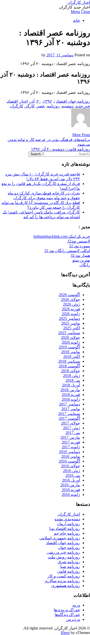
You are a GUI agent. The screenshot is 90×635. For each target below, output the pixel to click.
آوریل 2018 (71, 385)
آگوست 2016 (69, 461)
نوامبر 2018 (70, 352)
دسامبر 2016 (69, 452)
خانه (76, 20)
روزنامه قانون (68, 571)
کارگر (30, 106)
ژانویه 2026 (71, 314)
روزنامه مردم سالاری (62, 581)
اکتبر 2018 (71, 356)
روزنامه (53, 106)
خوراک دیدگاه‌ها (67, 614)
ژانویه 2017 (71, 447)
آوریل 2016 (71, 480)
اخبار (24, 101)
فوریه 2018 (71, 394)
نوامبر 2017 (70, 409)
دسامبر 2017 (69, 404)
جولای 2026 (70, 299)
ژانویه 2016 (71, 494)
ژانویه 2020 (71, 342)
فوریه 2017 (71, 442)
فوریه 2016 (71, 490)
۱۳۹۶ (47, 101)
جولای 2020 (70, 337)
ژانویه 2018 (71, 399)
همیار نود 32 (80, 255)
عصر (41, 106)
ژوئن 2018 (71, 375)
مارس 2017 (70, 437)
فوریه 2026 (71, 309)
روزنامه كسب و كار (64, 576)
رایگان (85, 265)
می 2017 (73, 433)
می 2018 (73, 380)
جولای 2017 (70, 423)
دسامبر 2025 (69, 318)
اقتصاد (12, 101)
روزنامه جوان (69, 547)
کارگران (16, 106)
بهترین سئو (81, 260)
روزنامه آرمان (68, 524)
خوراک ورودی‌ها (67, 610)
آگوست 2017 (69, 418)
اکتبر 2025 (71, 328)
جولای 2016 (70, 466)
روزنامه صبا (70, 566)
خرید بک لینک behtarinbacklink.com (62, 236)
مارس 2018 (70, 390)
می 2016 (73, 475)
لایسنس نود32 (78, 241)
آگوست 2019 (69, 347)
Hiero (65, 632)
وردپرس (73, 619)
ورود (76, 605)
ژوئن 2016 (71, 471)
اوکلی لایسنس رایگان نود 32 (67, 251)
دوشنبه (68, 106)
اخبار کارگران (79, 2)
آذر (32, 101)
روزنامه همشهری (65, 585)
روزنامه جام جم (67, 533)
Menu (75, 12)
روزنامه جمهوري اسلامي (59, 538)
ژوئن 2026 (71, 304)
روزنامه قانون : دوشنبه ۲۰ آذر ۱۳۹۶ (60, 149)
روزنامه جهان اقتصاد (73, 101)
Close (85, 12)
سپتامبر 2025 (69, 333)
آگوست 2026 (69, 295)
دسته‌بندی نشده (67, 519)
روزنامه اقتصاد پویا (64, 528)
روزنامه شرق (69, 562)
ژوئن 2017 (71, 428)
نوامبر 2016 (70, 456)
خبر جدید (83, 106)
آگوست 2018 (69, 366)
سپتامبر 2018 (69, 361)
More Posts (81, 135)
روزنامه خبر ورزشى (63, 552)
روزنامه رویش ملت (64, 557)
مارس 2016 (70, 485)
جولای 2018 (70, 371)
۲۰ (38, 101)
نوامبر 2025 (70, 323)
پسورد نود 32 (79, 246)
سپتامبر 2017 (69, 413)
